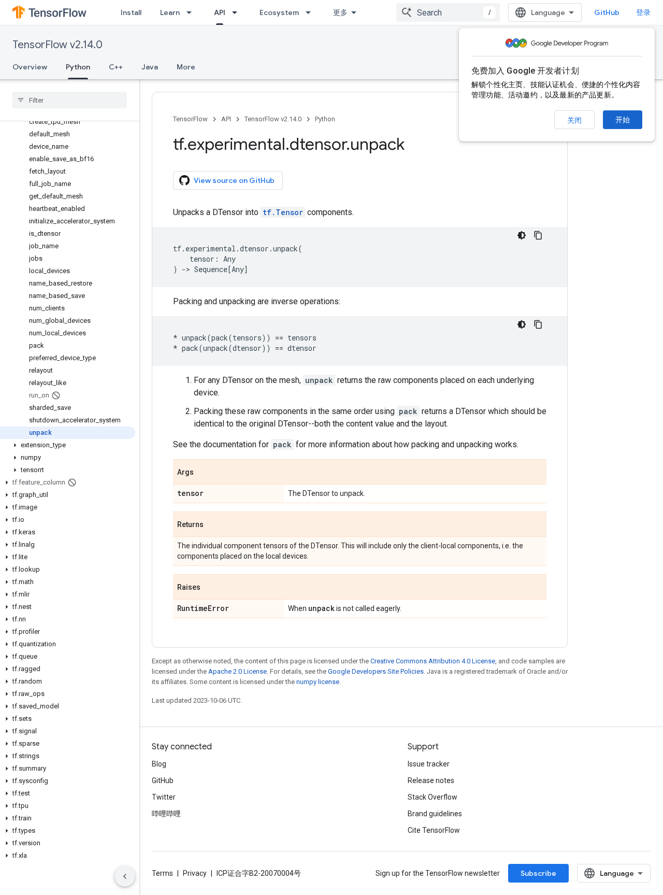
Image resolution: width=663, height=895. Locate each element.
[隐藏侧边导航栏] (124, 876)
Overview (29, 67)
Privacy (195, 873)
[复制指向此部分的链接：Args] (204, 472)
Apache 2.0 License (237, 671)
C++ (116, 67)
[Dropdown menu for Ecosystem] (311, 12)
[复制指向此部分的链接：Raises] (210, 587)
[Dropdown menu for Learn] (192, 12)
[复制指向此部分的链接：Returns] (214, 525)
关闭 (574, 120)
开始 (622, 119)
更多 (340, 12)
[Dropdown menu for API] (237, 12)
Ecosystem (279, 12)
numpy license (317, 682)
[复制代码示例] (538, 235)
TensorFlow (190, 119)
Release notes (431, 780)
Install (131, 12)
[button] (67, 445)
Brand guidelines (435, 813)
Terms (162, 873)
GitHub (606, 12)
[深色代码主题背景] (521, 235)
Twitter (164, 797)
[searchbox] (69, 100)
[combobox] (448, 12)
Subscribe (538, 873)
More (186, 67)
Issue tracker (429, 764)
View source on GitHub (234, 180)
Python (78, 67)
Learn (170, 12)
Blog (159, 764)
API (219, 12)
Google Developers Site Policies (376, 671)
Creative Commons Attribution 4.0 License (432, 661)
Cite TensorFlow (434, 830)
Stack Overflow (432, 797)
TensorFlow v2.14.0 (57, 44)
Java (149, 67)
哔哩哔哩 (166, 813)
